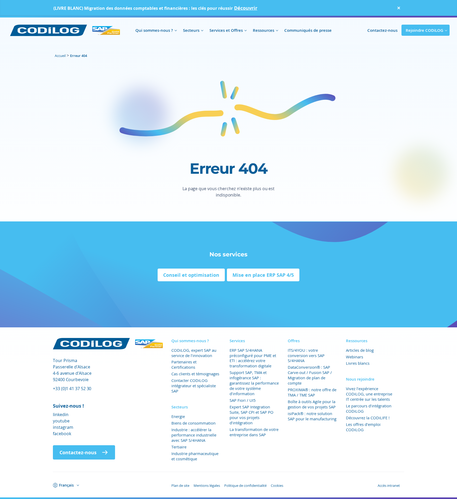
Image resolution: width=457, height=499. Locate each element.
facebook (62, 433)
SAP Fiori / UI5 (243, 400)
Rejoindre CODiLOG (424, 30)
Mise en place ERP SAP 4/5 (263, 275)
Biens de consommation (193, 423)
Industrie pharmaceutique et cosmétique (194, 456)
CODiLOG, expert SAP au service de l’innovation (193, 352)
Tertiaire (178, 446)
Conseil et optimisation (191, 275)
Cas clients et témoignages (195, 373)
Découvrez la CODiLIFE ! (368, 417)
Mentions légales (207, 485)
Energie (178, 416)
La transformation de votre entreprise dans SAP (254, 432)
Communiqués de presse (308, 30)
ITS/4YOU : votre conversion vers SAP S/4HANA (306, 355)
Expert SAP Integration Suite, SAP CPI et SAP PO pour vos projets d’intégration (251, 414)
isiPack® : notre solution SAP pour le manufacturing (312, 416)
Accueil (60, 55)
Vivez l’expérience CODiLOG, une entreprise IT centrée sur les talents (369, 394)
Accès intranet (389, 485)
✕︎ (398, 8)
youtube (61, 421)
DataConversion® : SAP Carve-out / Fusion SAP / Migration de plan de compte (310, 375)
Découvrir (245, 8)
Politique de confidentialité (245, 485)
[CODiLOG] (65, 30)
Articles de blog (360, 350)
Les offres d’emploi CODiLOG (363, 427)
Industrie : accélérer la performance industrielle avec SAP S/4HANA (193, 435)
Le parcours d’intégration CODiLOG (368, 408)
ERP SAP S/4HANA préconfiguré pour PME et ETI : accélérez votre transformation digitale (253, 358)
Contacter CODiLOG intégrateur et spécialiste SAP (193, 386)
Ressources (263, 30)
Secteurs (191, 30)
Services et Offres (226, 30)
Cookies (277, 485)
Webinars (354, 356)
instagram (63, 427)
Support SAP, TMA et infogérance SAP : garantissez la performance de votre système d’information (254, 383)
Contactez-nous (382, 30)
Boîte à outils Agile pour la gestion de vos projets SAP (312, 404)
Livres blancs (357, 363)
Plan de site (180, 485)
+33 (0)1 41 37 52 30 (72, 388)
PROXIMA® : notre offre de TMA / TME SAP (312, 392)
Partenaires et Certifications (183, 364)
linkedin (60, 414)
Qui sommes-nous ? (154, 30)
